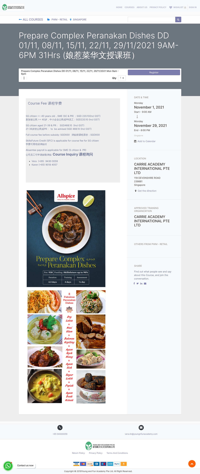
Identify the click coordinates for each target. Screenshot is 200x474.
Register (153, 72)
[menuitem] (119, 7)
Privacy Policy (95, 453)
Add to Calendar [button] (147, 141)
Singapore (79, 19)
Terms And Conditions (117, 453)
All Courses (33, 19)
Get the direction (147, 190)
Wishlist (179, 7)
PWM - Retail (59, 19)
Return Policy (78, 453)
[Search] (178, 19)
